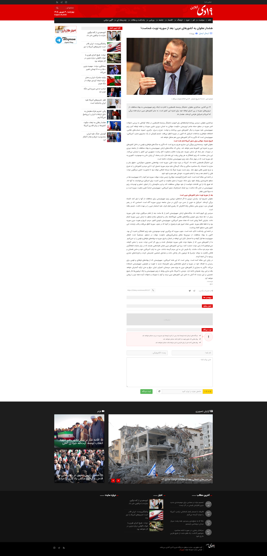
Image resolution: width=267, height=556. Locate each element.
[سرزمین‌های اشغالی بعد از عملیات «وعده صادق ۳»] (160, 449)
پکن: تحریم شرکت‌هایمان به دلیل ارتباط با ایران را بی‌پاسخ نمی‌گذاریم (94, 114)
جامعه (161, 20)
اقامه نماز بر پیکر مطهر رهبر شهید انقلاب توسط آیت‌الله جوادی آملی (81, 441)
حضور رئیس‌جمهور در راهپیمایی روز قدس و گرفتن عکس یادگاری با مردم (80, 477)
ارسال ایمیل (204, 33)
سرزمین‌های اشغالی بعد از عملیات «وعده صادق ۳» (186, 480)
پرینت (192, 33)
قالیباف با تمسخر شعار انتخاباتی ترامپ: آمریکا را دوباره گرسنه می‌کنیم (187, 513)
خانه (209, 20)
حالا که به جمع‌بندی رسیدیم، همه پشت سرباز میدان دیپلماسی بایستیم (187, 523)
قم (194, 20)
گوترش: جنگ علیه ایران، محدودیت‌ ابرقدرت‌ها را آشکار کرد (94, 137)
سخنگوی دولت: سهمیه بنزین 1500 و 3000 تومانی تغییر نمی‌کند (94, 69)
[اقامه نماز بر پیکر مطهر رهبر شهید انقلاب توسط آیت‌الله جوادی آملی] (79, 431)
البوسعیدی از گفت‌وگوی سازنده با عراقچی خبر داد (96, 34)
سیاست (201, 20)
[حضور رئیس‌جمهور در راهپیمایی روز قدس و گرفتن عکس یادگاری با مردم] (79, 466)
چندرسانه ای (121, 20)
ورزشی (151, 20)
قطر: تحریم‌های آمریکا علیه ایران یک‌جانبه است (95, 101)
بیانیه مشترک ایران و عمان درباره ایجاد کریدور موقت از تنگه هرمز (95, 80)
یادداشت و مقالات (138, 20)
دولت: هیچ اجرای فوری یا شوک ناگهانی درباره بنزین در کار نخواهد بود (95, 58)
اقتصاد (170, 20)
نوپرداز (182, 549)
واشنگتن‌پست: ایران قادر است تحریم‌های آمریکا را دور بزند (95, 47)
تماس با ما (208, 2)
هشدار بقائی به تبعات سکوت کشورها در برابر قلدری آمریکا (95, 124)
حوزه (188, 20)
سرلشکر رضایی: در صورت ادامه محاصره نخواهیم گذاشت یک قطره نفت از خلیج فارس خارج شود (187, 533)
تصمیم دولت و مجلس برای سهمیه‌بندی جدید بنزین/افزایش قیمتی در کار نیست (187, 504)
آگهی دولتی (108, 20)
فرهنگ (179, 20)
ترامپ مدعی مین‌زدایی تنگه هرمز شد (95, 90)
